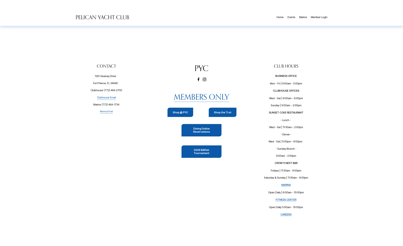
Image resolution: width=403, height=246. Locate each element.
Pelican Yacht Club (102, 17)
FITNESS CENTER (286, 199)
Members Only (201, 96)
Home (280, 17)
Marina (303, 17)
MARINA (286, 185)
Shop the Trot (222, 112)
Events (291, 17)
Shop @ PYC (180, 112)
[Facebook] (198, 79)
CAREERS (286, 214)
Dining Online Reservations (201, 130)
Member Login (319, 17)
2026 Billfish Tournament (201, 151)
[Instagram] (204, 79)
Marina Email (106, 111)
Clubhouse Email (106, 97)
